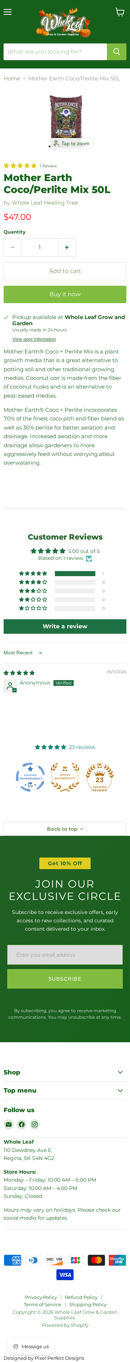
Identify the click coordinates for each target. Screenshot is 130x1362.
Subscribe (65, 979)
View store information (34, 339)
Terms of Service (42, 1304)
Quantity (15, 232)
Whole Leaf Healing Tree (45, 202)
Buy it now (65, 294)
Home (12, 78)
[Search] (116, 51)
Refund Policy (81, 1297)
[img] (19, 673)
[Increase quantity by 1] (67, 247)
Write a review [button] (65, 626)
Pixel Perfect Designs (59, 1358)
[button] (33, 573)
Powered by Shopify (65, 1325)
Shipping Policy (88, 1304)
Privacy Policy (41, 1297)
